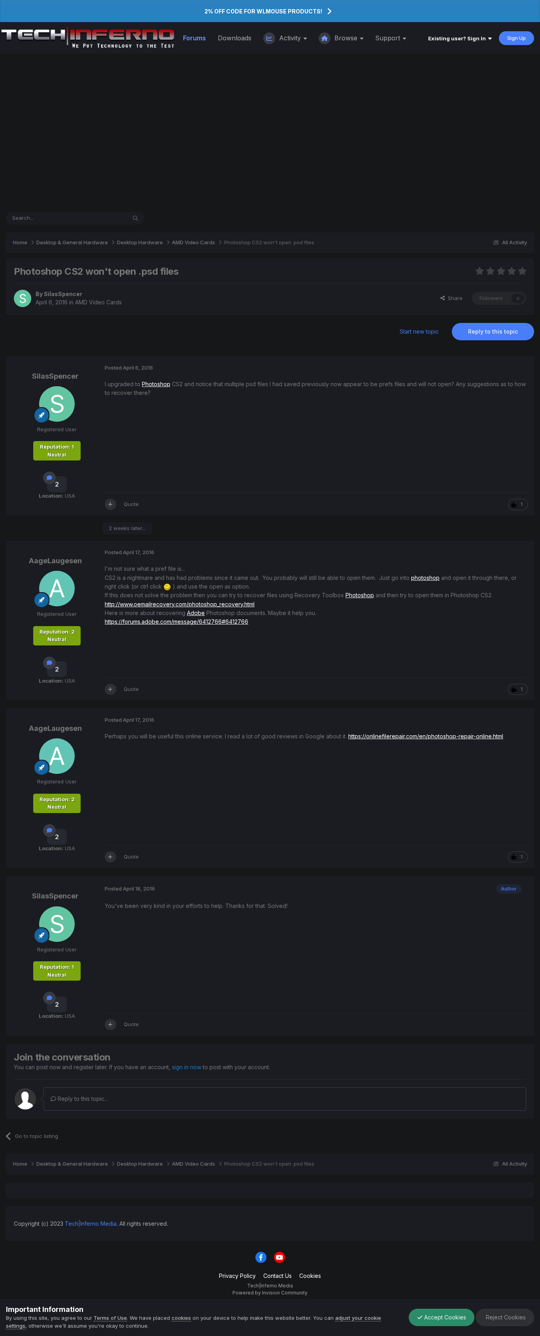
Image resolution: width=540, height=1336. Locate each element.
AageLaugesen (55, 561)
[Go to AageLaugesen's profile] (57, 588)
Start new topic (419, 331)
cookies (181, 1318)
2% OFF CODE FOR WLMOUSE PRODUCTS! (263, 11)
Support (388, 38)
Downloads (234, 38)
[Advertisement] (270, 132)
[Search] (135, 218)
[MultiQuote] (110, 504)
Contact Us (277, 1275)
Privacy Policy (237, 1275)
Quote (131, 504)
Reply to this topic (493, 331)
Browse (345, 38)
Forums (194, 38)
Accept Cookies (444, 1317)
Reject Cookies (505, 1317)
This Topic (103, 218)
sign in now (186, 1067)
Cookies (310, 1275)
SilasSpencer (63, 294)
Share (454, 298)
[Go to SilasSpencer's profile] (22, 298)
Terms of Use (110, 1318)
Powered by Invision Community (270, 1293)
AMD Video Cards (98, 302)
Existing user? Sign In (458, 38)
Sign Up (516, 38)
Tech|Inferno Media (91, 1223)
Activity (290, 38)
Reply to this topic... (82, 1098)
